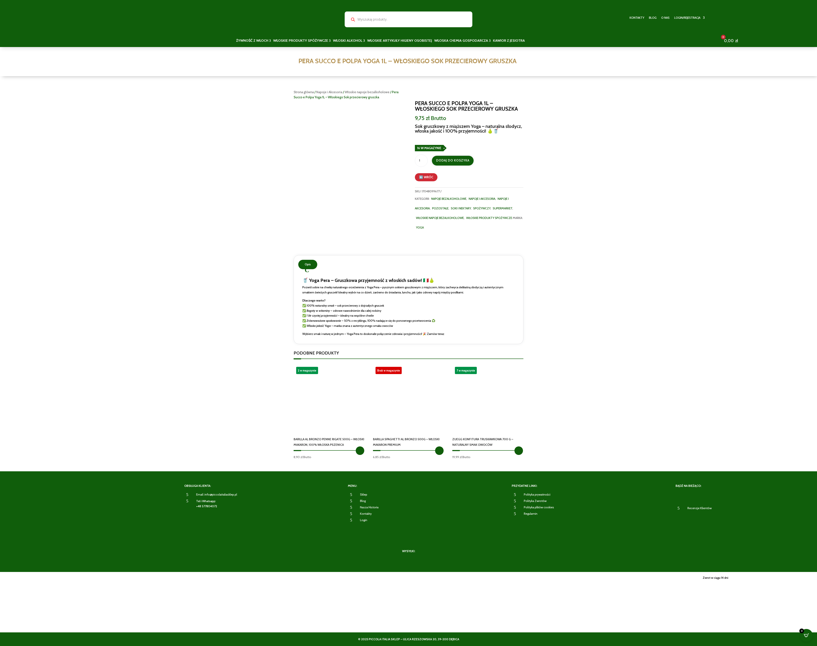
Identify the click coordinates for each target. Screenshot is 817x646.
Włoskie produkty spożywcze (489, 218)
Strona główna (304, 92)
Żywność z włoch (252, 41)
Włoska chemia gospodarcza (461, 41)
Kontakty (637, 18)
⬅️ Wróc (426, 177)
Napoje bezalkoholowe (448, 199)
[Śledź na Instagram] (690, 496)
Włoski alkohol (347, 41)
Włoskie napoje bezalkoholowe (367, 92)
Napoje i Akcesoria (329, 92)
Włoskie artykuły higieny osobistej (399, 41)
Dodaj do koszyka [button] (360, 450)
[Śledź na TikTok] (711, 496)
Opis (308, 264)
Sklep (363, 494)
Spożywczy (481, 208)
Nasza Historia (369, 507)
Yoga (420, 227)
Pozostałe (440, 208)
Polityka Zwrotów (535, 501)
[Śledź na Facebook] (680, 496)
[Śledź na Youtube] (701, 496)
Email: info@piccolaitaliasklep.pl (216, 494)
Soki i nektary (461, 208)
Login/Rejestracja (687, 18)
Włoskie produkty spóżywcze (300, 41)
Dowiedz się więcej (439, 450)
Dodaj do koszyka (452, 160)
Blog (653, 18)
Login (363, 520)
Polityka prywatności (537, 494)
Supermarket (502, 208)
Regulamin (530, 514)
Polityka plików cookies (539, 507)
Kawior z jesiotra (509, 41)
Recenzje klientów (699, 508)
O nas (665, 18)
